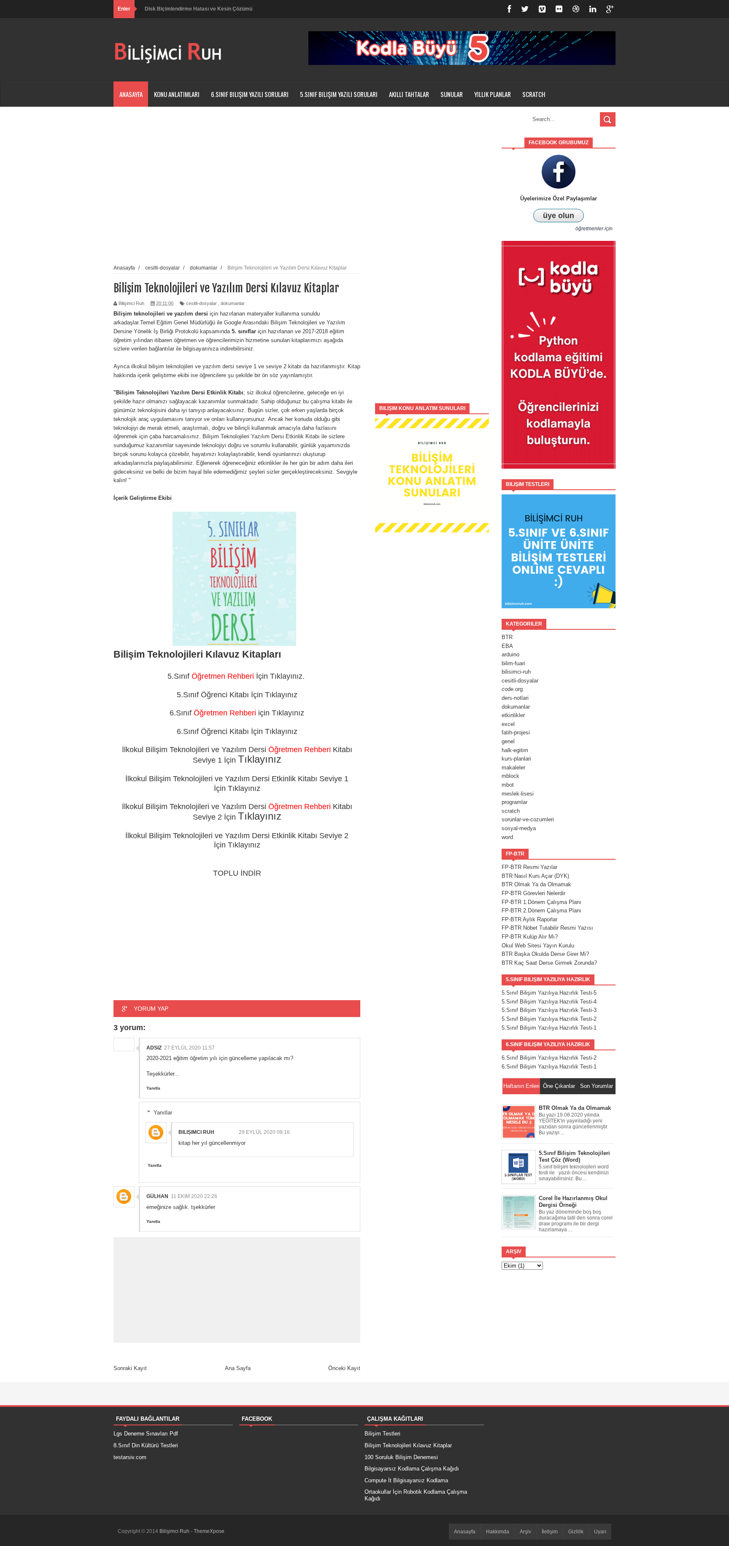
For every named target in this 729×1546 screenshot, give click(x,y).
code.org (512, 689)
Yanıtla (153, 1088)
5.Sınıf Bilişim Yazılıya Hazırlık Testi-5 (549, 993)
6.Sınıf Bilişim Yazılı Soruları (250, 94)
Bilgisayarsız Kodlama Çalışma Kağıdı (411, 1468)
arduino (510, 654)
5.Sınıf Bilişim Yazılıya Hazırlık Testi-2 (549, 1019)
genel (508, 741)
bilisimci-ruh (516, 672)
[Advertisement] (432, 264)
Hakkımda (497, 1532)
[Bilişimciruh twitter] (524, 9)
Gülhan (157, 1196)
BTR (507, 637)
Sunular (451, 94)
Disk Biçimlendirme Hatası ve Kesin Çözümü (198, 9)
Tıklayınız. (288, 676)
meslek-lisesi (518, 794)
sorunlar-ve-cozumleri (528, 819)
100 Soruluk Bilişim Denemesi (401, 1457)
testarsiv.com (129, 1457)
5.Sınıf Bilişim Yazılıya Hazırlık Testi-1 (549, 1028)
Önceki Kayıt (344, 1368)
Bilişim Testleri (382, 1433)
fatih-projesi (516, 732)
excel (508, 724)
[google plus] (610, 9)
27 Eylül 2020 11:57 (189, 1048)
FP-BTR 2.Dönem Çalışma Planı (541, 910)
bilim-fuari (513, 663)
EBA (507, 646)
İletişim (550, 1532)
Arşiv (525, 1532)
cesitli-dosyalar (201, 303)
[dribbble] (576, 9)
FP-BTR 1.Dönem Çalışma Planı (541, 902)
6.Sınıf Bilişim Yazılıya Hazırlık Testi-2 (549, 1058)
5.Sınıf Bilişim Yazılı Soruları (339, 94)
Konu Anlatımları (177, 94)
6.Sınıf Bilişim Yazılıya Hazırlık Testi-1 (549, 1066)
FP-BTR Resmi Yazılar (529, 867)
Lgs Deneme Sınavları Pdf (145, 1433)
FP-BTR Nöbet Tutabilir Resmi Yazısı (547, 928)
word (507, 837)
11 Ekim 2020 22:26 (194, 1196)
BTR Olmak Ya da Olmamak (536, 884)
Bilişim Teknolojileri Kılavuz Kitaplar (408, 1445)
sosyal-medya (519, 828)
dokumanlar (233, 303)
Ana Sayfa (238, 1368)
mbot (508, 785)
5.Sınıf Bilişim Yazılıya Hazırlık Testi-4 (549, 1001)
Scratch (533, 94)
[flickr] (559, 9)
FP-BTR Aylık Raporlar (529, 919)
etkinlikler (513, 715)
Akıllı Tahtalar (409, 94)
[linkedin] (593, 9)
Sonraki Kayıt (130, 1368)
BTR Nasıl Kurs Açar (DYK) (535, 876)
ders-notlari (515, 698)
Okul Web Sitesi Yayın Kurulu (538, 945)
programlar (514, 802)
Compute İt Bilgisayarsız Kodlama (406, 1480)
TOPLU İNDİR (237, 873)
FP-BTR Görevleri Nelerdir (533, 893)
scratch (511, 811)
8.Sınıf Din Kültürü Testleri (145, 1445)
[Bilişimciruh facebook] (509, 9)
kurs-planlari (516, 758)
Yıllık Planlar (492, 94)
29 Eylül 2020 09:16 (264, 1132)
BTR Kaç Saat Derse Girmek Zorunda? (549, 963)
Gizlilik (575, 1532)
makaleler (513, 767)
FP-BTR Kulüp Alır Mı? (530, 937)
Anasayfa (131, 94)
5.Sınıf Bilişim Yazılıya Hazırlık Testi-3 (549, 1010)
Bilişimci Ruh (196, 1132)
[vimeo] (542, 9)
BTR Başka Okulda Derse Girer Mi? (545, 954)
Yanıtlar (163, 1112)
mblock (510, 776)
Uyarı (600, 1532)
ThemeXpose (209, 1531)
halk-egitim (515, 750)
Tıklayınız (281, 695)
